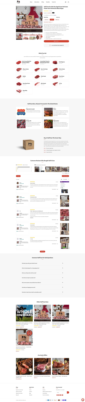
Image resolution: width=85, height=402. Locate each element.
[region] (51, 169)
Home (30, 389)
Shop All (17, 395)
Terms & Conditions (46, 395)
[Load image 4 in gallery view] (39, 36)
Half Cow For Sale (19, 391)
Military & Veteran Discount (47, 391)
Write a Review (66, 176)
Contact (30, 391)
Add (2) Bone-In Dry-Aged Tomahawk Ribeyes (42, 376)
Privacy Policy (45, 393)
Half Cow (52, 19)
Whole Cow (57, 19)
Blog (30, 393)
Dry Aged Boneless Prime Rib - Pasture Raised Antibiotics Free (24, 377)
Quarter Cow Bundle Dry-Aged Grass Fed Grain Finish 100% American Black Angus (24, 201)
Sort (61, 179)
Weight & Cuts (58, 17)
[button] (68, 2)
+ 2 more (67, 219)
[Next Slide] (68, 169)
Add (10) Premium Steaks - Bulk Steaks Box (59, 376)
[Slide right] (41, 36)
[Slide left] (17, 36)
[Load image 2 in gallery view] (26, 36)
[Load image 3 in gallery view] (32, 36)
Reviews (44, 389)
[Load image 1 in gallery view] (19, 36)
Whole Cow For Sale (19, 393)
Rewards (30, 395)
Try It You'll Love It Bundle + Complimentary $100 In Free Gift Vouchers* (23, 347)
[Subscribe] (68, 392)
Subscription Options (48, 22)
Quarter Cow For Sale (19, 389)
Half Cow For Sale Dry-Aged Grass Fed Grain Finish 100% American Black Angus (24, 187)
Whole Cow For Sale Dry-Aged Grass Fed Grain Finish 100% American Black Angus (24, 323)
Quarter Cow (46, 19)
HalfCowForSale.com (22, 400)
